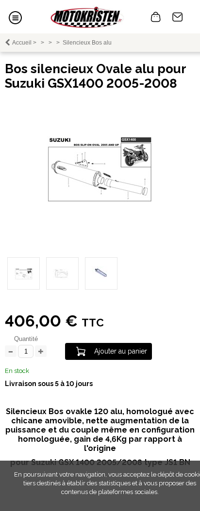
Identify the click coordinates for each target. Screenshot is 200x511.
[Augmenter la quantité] (41, 351)
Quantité (26, 338)
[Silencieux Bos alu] (100, 207)
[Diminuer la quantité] (11, 351)
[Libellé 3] (101, 273)
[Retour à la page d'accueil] (87, 17)
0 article (156, 17)
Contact (177, 17)
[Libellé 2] (62, 273)
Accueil (22, 42)
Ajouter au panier (120, 351)
